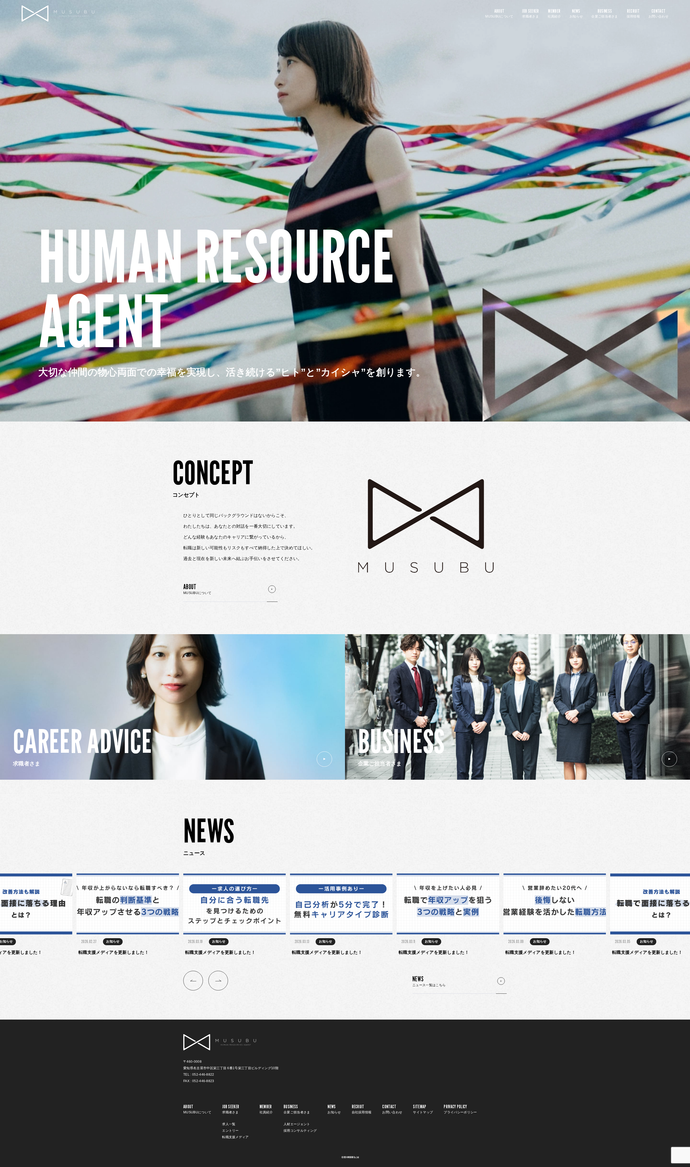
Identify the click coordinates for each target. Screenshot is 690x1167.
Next (218, 980)
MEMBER (554, 13)
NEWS (576, 13)
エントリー (230, 1131)
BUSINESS (604, 13)
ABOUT (499, 13)
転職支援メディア (235, 1137)
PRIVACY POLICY (460, 1109)
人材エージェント (297, 1124)
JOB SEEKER (530, 13)
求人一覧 (228, 1124)
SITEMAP (423, 1109)
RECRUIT (633, 13)
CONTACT (658, 13)
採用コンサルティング (300, 1131)
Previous (193, 980)
